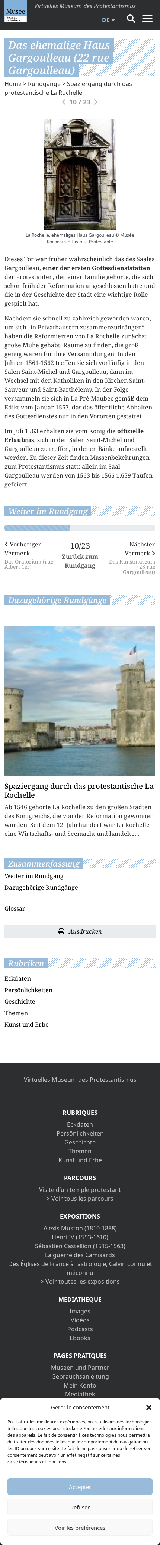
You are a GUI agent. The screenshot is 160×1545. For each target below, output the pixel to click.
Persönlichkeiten (28, 990)
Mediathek (80, 1394)
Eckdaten (17, 978)
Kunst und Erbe (26, 1024)
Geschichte (19, 1001)
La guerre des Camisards (80, 1255)
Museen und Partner (80, 1367)
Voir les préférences (80, 1527)
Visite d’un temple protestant (80, 1190)
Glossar (14, 908)
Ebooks (80, 1338)
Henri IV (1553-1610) (80, 1237)
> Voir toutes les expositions (80, 1281)
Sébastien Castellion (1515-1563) (80, 1246)
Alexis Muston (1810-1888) (80, 1228)
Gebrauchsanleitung (80, 1376)
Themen (16, 1013)
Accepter (80, 1487)
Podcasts (80, 1329)
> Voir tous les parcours (80, 1199)
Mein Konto (80, 1385)
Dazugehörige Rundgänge (41, 887)
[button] (149, 1407)
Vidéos (80, 1320)
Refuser (80, 1507)
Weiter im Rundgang (34, 876)
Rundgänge (44, 84)
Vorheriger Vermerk (28, 554)
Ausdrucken (84, 931)
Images (80, 1311)
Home (13, 84)
